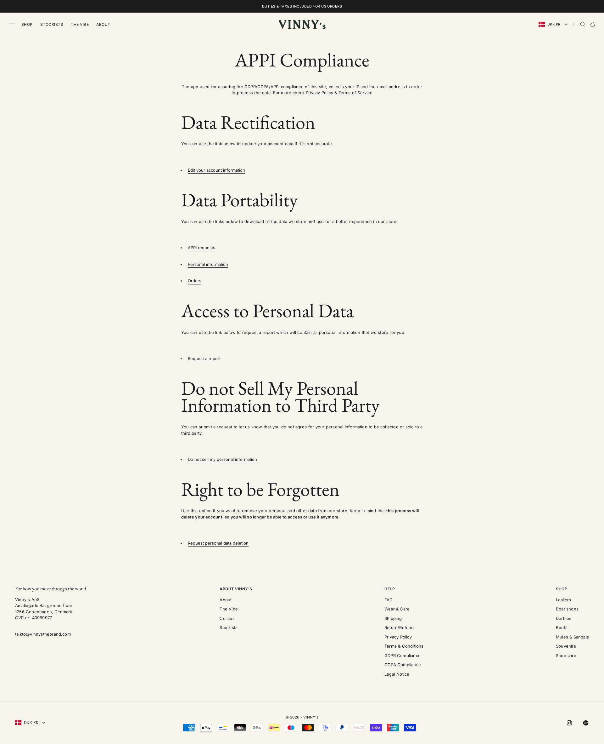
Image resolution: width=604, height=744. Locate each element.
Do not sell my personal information (222, 459)
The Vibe (80, 24)
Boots (562, 627)
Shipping (393, 618)
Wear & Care (397, 608)
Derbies (563, 618)
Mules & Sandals (572, 636)
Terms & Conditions (404, 646)
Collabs (227, 618)
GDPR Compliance (402, 655)
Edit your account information (216, 170)
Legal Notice (396, 674)
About (103, 24)
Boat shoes (567, 608)
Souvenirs (566, 646)
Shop (27, 24)
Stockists (51, 24)
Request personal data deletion (218, 543)
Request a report (204, 358)
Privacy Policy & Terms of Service (339, 92)
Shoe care (566, 655)
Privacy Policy (398, 636)
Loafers (563, 599)
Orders (194, 280)
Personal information (208, 264)
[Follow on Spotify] (586, 723)
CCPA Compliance (402, 664)
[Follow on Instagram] (569, 723)
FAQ (388, 599)
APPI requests (201, 247)
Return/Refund (399, 627)
